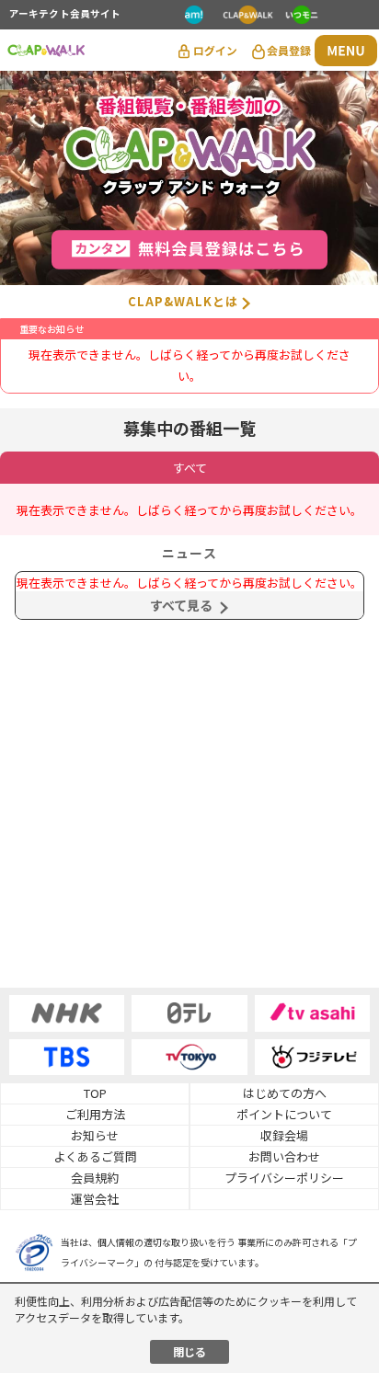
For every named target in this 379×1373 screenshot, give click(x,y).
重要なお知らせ (51, 329)
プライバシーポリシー (284, 1177)
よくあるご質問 (95, 1156)
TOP (95, 1093)
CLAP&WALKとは (183, 301)
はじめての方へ (285, 1093)
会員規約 (95, 1177)
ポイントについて (284, 1114)
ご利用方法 (95, 1114)
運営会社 (95, 1198)
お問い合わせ (284, 1156)
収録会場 (284, 1135)
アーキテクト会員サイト (65, 14)
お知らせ (95, 1135)
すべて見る (181, 605)
